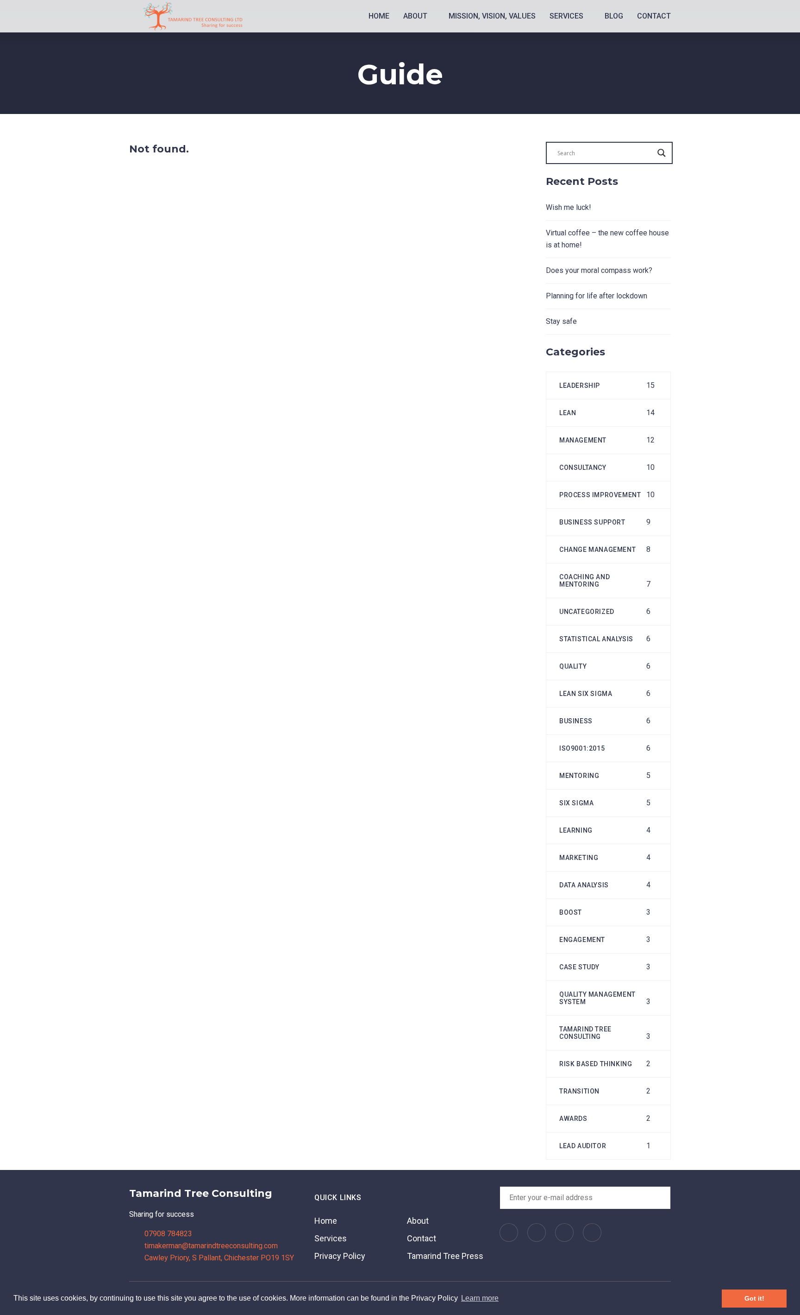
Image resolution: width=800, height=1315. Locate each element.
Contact (654, 16)
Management (582, 440)
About (416, 16)
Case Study (579, 967)
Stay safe (561, 321)
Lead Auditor (582, 1146)
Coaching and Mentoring (584, 580)
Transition (579, 1091)
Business (576, 721)
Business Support (592, 522)
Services (567, 16)
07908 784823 (168, 1233)
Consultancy (582, 467)
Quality (573, 666)
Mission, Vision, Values (492, 16)
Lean (567, 413)
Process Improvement (600, 495)
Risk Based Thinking (595, 1064)
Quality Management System (597, 998)
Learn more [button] (480, 1298)
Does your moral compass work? (599, 270)
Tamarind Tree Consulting (585, 1032)
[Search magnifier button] (661, 152)
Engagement (582, 939)
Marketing (578, 857)
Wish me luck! (568, 207)
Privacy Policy (339, 1256)
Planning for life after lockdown (596, 295)
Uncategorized (586, 611)
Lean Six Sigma (585, 693)
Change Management (597, 549)
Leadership (579, 385)
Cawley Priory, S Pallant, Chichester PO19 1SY (219, 1257)
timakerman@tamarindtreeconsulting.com (211, 1245)
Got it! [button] (754, 1298)
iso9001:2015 (582, 748)
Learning (576, 830)
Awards (573, 1118)
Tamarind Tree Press (445, 1256)
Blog (614, 16)
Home (379, 16)
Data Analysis (584, 885)
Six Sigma (576, 803)
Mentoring (579, 775)
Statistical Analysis (596, 639)
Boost (570, 912)
